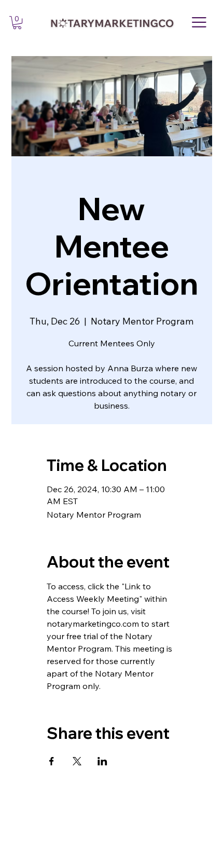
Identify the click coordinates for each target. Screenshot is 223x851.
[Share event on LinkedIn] (102, 761)
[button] (17, 22)
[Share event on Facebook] (52, 761)
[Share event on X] (77, 761)
